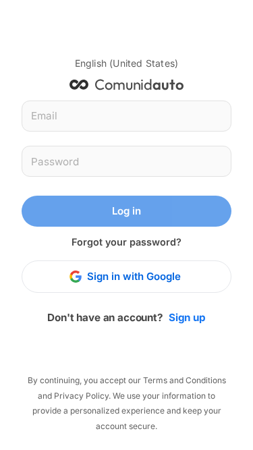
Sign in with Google (134, 276)
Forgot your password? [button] (126, 242)
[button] (126, 63)
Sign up (187, 317)
